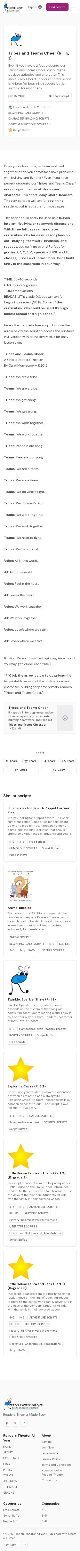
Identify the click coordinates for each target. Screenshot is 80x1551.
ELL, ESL (64, 944)
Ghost (72, 1534)
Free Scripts (37, 841)
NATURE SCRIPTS (53, 950)
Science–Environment (24, 1122)
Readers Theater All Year (30, 1534)
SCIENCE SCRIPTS (55, 1122)
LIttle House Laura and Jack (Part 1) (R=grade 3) (36, 1286)
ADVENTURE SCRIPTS (43, 1207)
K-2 (11, 841)
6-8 (44, 1521)
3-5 (21, 841)
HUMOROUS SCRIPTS (23, 848)
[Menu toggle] (73, 7)
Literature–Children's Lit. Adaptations (35, 1233)
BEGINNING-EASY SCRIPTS (27, 944)
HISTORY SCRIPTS (37, 1213)
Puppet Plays (18, 855)
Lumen (10, 1538)
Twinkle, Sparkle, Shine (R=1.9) (32, 999)
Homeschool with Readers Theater (42, 1029)
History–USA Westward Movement (33, 1220)
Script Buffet (50, 848)
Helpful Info (10, 1521)
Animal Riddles (19, 908)
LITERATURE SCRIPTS (23, 1226)
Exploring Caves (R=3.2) (27, 1086)
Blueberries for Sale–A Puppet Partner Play (39, 810)
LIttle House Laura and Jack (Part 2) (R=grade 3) (37, 1175)
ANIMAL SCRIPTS (20, 937)
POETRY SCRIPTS (20, 1035)
